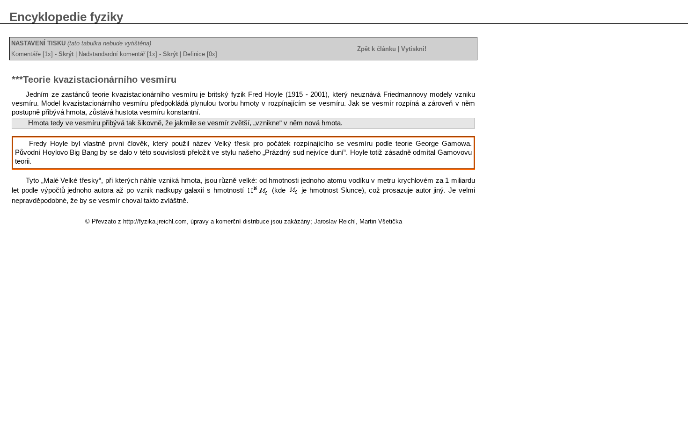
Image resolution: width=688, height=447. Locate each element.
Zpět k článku (376, 48)
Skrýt (66, 54)
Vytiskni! (413, 48)
